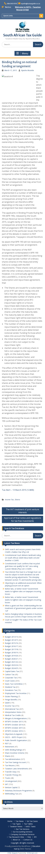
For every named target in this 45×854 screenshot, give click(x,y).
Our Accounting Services (22, 832)
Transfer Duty (10, 772)
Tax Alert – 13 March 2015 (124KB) (18, 490)
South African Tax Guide (22, 35)
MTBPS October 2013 (14, 721)
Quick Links (8, 16)
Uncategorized (11, 781)
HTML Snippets (13, 853)
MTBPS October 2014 (14, 724)
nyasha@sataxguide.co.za (30, 4)
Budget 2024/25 (11, 668)
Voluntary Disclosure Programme (18, 790)
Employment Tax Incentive (15, 693)
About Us (16, 840)
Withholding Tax (11, 794)
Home (9, 821)
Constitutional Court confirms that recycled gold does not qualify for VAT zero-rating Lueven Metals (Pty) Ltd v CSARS (22, 566)
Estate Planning (11, 696)
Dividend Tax (10, 687)
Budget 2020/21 (11, 659)
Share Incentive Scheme (14, 753)
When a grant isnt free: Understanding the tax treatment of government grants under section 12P (24, 608)
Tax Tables (28, 824)
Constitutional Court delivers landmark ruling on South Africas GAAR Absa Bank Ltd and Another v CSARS (23, 558)
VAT (6, 784)
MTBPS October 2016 (14, 731)
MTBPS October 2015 (14, 728)
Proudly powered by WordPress (17, 846)
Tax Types (16, 824)
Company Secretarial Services (22, 834)
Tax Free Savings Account (15, 762)
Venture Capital (11, 787)
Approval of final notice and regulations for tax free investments (22, 519)
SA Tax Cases (32, 821)
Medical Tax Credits (13, 715)
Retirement (9, 746)
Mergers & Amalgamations (16, 718)
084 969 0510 (12, 4)
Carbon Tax (9, 674)
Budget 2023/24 (11, 665)
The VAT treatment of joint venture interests (22, 511)
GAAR (7, 703)
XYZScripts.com (32, 853)
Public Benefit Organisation (16, 740)
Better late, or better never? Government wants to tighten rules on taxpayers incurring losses (23, 591)
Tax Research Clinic (16, 837)
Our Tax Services (22, 829)
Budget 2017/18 (11, 649)
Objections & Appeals (13, 734)
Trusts (7, 778)
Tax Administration (12, 759)
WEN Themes (25, 849)
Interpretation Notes (13, 712)
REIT (7, 743)
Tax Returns (10, 765)
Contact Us (27, 840)
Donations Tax (11, 690)
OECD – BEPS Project (14, 737)
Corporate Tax (11, 677)
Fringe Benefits (11, 699)
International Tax (12, 709)
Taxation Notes (16, 826)
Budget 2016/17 (11, 646)
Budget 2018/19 (11, 652)
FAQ (29, 837)
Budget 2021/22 (11, 662)
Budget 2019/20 (11, 655)
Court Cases (10, 681)
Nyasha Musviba (27, 70)
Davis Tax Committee (14, 684)
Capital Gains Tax (12, 671)
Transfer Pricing (11, 775)
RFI (35, 837)
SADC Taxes (31, 826)
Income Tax (9, 499)
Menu (25, 53)
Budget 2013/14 (11, 637)
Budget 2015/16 (11, 643)
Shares (17, 499)
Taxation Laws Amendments (16, 768)
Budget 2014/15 (11, 640)
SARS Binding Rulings (13, 750)
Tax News (20, 821)
